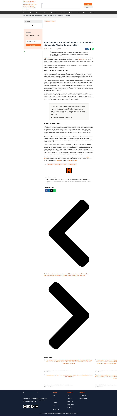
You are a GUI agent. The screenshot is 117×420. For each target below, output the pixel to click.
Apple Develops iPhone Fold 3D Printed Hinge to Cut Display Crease (58, 384)
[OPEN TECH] (46, 13)
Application (28, 15)
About (68, 395)
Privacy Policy (70, 404)
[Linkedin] (36, 406)
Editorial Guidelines (83, 398)
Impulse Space (58, 164)
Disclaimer (69, 407)
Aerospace (50, 164)
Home (24, 15)
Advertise (69, 398)
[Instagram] (28, 406)
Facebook (59, 160)
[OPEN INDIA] (32, 13)
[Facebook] (25, 406)
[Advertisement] (69, 32)
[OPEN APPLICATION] (56, 13)
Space (53, 21)
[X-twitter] (32, 406)
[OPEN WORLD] (39, 13)
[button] (86, 49)
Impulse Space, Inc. (48, 58)
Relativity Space (82, 59)
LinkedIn (70, 160)
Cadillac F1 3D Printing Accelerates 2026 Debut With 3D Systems (57, 369)
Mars (65, 164)
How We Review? (83, 395)
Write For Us (70, 401)
